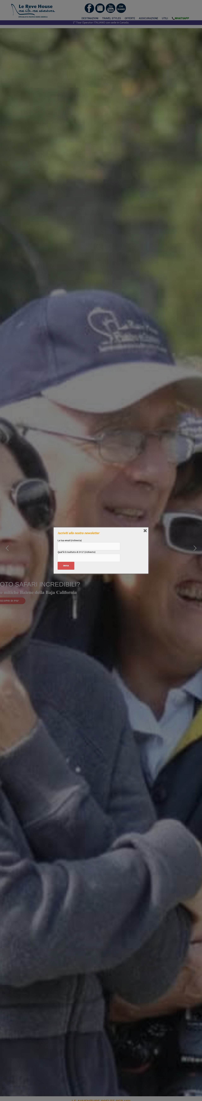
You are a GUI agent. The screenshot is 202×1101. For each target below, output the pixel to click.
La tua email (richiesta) (70, 540)
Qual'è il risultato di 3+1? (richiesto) (76, 551)
